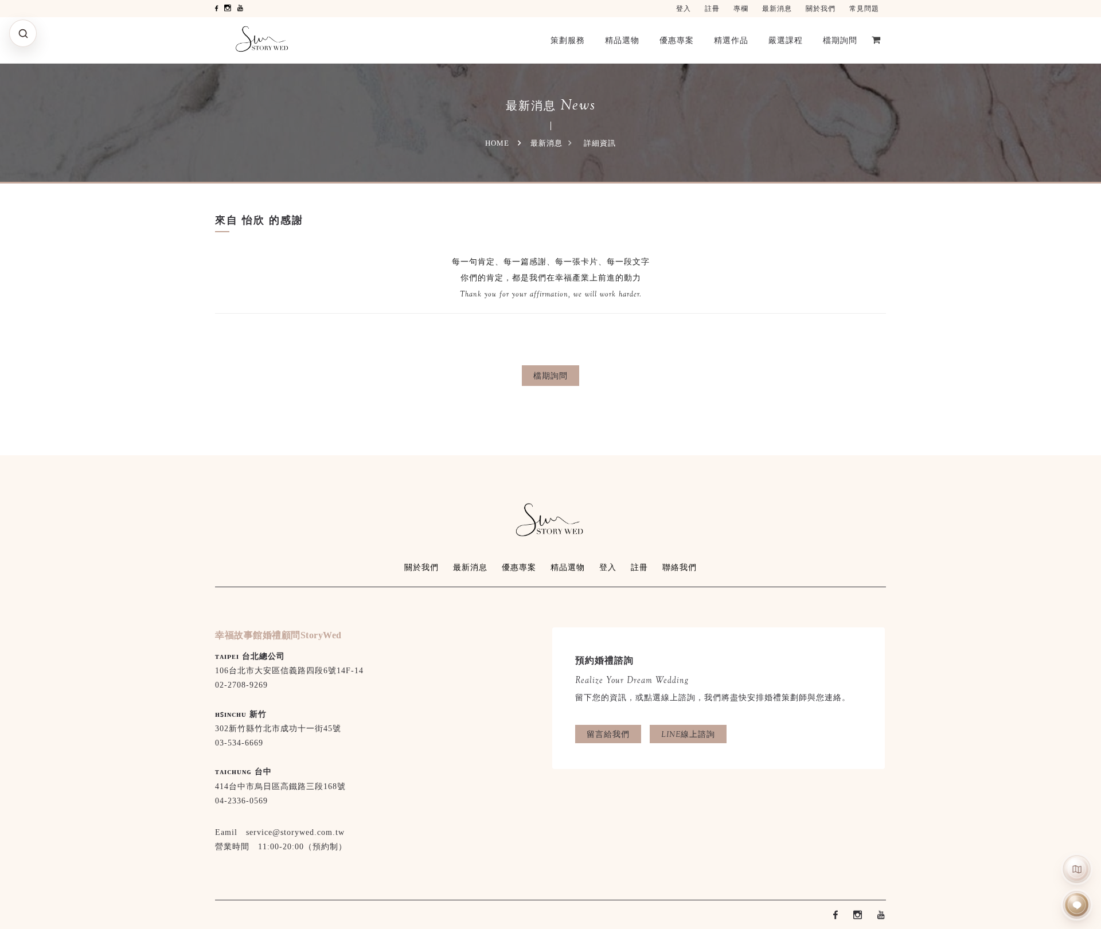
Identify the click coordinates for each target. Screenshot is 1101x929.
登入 (683, 9)
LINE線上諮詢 (688, 734)
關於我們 (820, 9)
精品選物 (622, 40)
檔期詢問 (840, 40)
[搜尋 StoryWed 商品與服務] (23, 33)
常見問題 (864, 9)
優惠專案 (676, 40)
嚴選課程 (785, 40)
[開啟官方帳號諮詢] (1077, 905)
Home (497, 143)
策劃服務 (567, 40)
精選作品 (731, 40)
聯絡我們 (679, 567)
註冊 (712, 9)
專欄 (740, 9)
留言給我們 (608, 734)
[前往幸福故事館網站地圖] (1077, 869)
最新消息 (777, 9)
